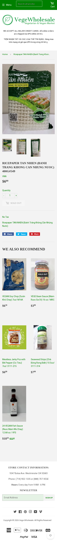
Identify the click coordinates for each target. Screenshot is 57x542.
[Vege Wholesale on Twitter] (15, 512)
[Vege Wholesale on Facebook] (20, 512)
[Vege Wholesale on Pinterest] (25, 512)
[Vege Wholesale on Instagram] (30, 512)
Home (5, 54)
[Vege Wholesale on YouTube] (35, 512)
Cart (53, 6)
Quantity (6, 190)
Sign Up (49, 498)
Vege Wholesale (26, 520)
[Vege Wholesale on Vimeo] (40, 512)
